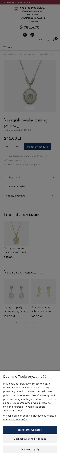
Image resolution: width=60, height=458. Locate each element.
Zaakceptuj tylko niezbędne (30, 438)
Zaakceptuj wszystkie (30, 429)
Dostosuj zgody (30, 449)
